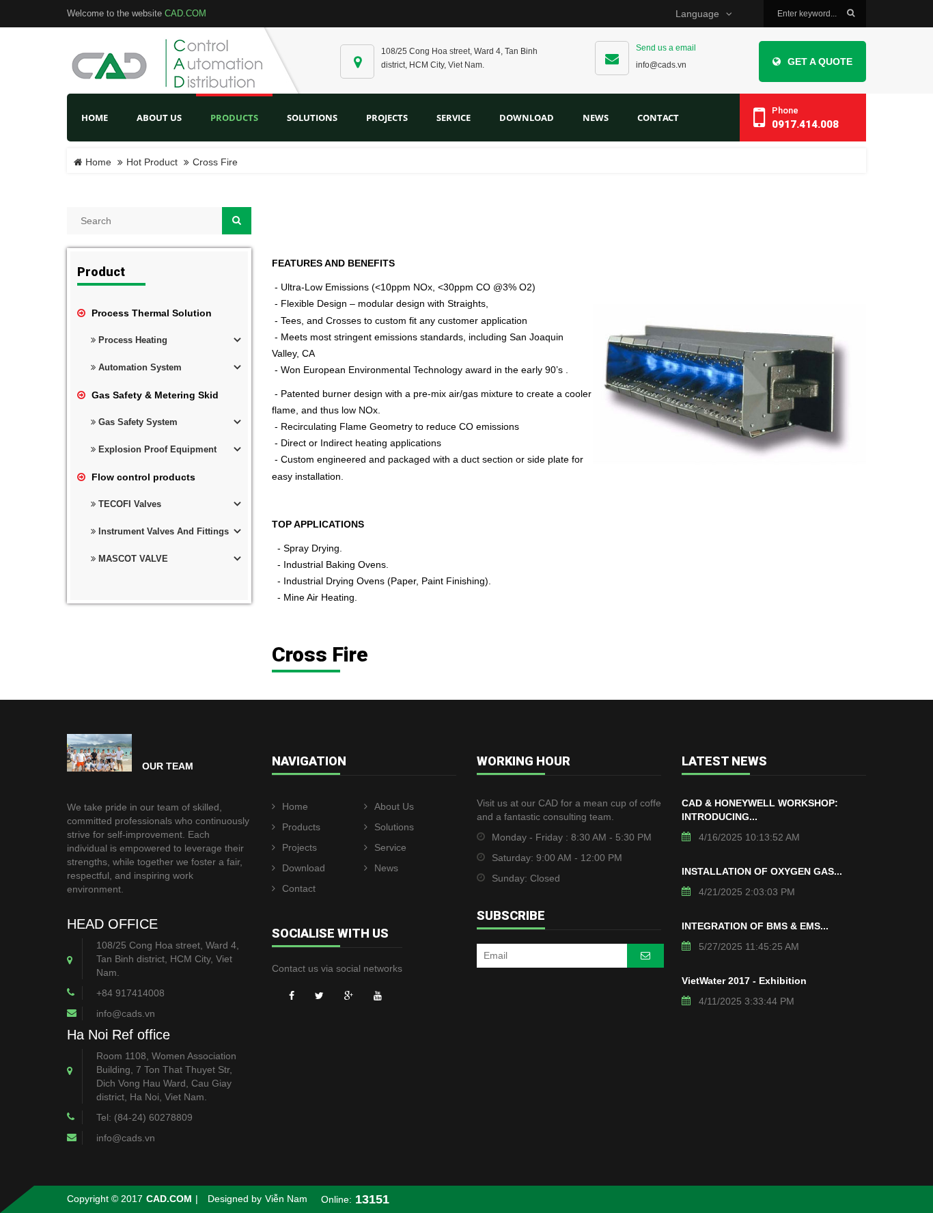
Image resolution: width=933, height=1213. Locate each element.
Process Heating (131, 340)
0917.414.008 (805, 124)
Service (390, 847)
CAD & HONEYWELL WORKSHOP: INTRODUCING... (760, 810)
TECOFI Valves (128, 504)
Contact (299, 888)
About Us (394, 806)
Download (303, 867)
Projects (299, 847)
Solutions (394, 826)
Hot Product (152, 162)
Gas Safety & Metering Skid (154, 395)
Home (94, 117)
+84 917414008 (130, 992)
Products (301, 826)
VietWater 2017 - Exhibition (744, 980)
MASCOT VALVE (132, 559)
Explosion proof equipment (156, 449)
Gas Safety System (137, 422)
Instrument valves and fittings (162, 531)
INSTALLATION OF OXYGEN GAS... (762, 871)
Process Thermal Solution (150, 313)
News (386, 867)
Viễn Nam (286, 1199)
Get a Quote (820, 61)
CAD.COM (185, 13)
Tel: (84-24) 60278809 (144, 1117)
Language (697, 14)
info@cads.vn (661, 65)
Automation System (139, 367)
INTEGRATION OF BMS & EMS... (755, 926)
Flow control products (142, 477)
